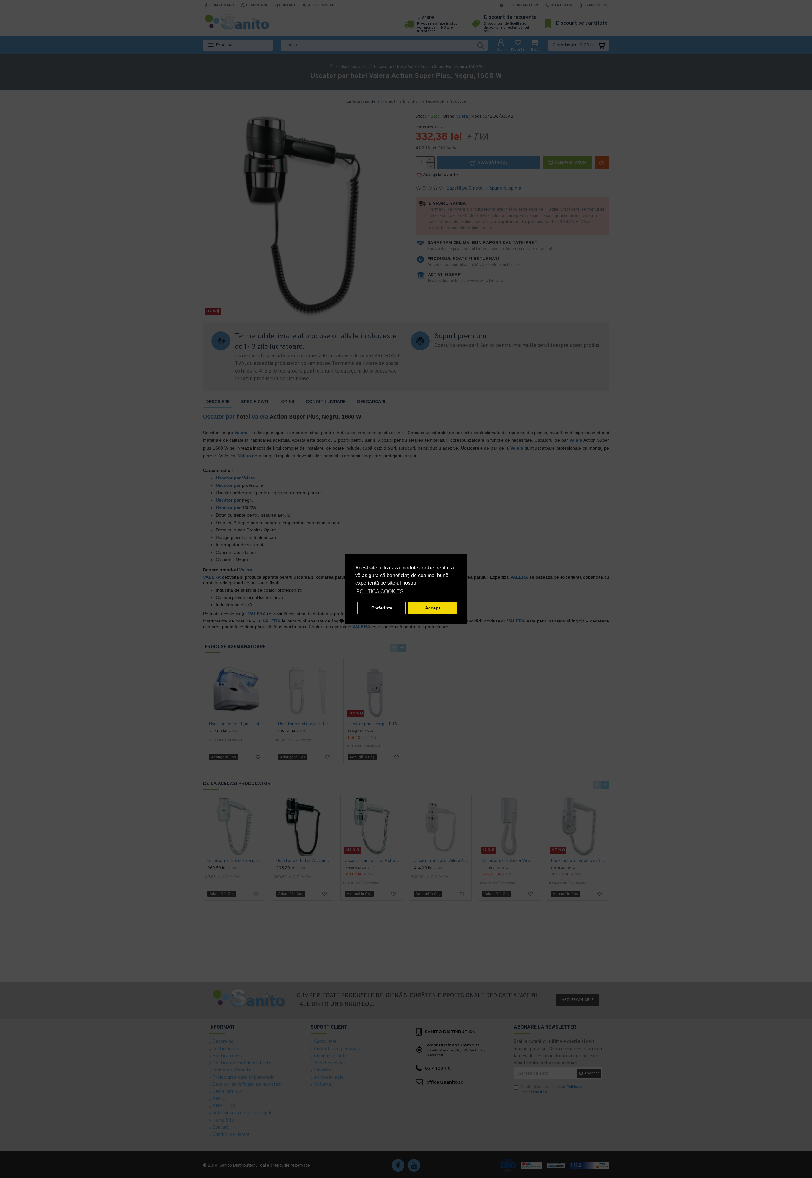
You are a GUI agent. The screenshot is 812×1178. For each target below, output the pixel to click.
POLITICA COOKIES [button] (379, 591)
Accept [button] (432, 607)
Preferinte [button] (381, 607)
